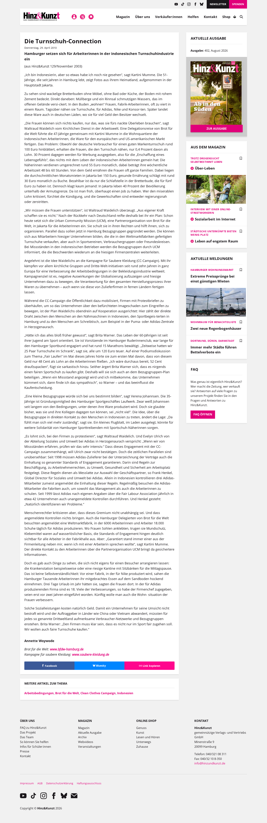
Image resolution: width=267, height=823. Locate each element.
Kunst (140, 733)
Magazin (123, 17)
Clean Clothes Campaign (98, 693)
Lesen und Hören (148, 737)
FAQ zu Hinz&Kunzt (33, 728)
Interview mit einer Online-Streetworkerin (211, 211)
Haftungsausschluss (89, 783)
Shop (226, 17)
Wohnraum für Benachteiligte (213, 322)
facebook (195, 4)
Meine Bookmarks (91, 16)
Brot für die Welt (67, 693)
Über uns (142, 17)
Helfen (193, 17)
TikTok (182, 4)
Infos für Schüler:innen (35, 747)
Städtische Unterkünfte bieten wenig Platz (213, 233)
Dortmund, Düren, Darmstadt (212, 340)
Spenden (238, 4)
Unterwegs (143, 742)
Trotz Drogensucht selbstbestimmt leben (206, 160)
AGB (40, 783)
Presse (24, 751)
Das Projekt (28, 732)
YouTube (176, 4)
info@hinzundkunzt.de (209, 763)
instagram (189, 4)
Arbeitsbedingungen (39, 693)
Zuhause (142, 747)
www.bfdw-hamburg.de (67, 649)
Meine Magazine (82, 16)
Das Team (27, 737)
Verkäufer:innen (168, 17)
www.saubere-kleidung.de (90, 654)
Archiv (82, 737)
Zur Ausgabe (217, 129)
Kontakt (210, 17)
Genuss (141, 728)
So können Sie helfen (34, 742)
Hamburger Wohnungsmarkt (212, 270)
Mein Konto (74, 16)
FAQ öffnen (202, 414)
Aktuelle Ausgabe (90, 733)
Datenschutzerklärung (59, 783)
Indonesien (125, 693)
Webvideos (85, 742)
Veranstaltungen (89, 747)
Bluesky (202, 4)
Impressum (27, 783)
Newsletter (218, 4)
